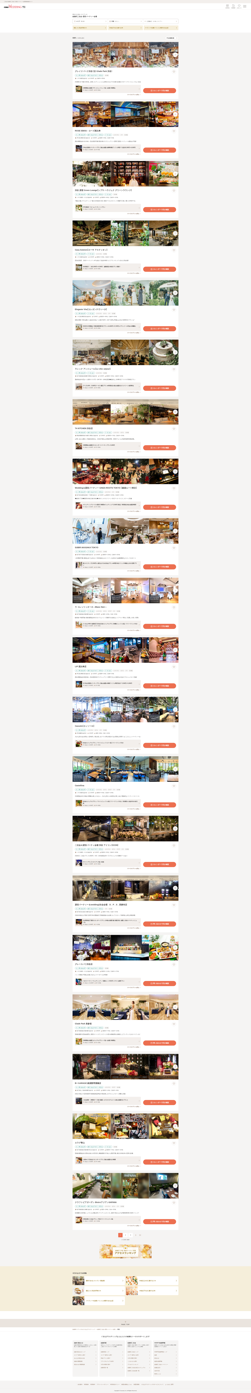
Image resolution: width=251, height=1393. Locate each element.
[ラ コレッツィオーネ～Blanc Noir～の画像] (125, 590)
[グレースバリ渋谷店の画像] (125, 947)
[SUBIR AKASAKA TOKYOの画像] (125, 531)
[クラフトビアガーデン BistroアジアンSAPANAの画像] (125, 1185)
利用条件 (92, 1384)
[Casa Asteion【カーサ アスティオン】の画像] (125, 233)
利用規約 (86, 1384)
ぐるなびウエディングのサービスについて (152, 1384)
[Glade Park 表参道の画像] (125, 1007)
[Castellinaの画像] (125, 769)
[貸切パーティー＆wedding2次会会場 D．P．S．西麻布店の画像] (125, 888)
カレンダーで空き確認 (161, 90)
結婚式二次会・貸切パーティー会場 (106, 1329)
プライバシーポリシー (103, 1384)
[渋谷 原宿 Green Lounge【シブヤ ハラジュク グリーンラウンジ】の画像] (125, 173)
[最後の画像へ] (175, 54)
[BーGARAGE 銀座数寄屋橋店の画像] (125, 1066)
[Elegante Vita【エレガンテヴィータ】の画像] (125, 293)
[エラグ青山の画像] (125, 1126)
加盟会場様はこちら (126, 1384)
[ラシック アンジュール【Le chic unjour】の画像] (125, 352)
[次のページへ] (136, 1235)
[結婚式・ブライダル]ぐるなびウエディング (84, 1329)
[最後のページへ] (140, 1235)
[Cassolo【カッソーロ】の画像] (125, 709)
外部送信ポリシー (115, 1384)
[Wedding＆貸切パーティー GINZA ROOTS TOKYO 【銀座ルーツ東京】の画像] (125, 471)
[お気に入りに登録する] (174, 71)
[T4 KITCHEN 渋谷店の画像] (125, 412)
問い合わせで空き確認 (161, 924)
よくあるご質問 (169, 1384)
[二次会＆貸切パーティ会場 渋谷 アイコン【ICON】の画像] (125, 828)
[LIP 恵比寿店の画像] (125, 650)
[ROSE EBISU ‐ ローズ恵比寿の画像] (125, 114)
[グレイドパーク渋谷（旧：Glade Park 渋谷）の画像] (125, 54)
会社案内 (80, 1384)
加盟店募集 (136, 1384)
